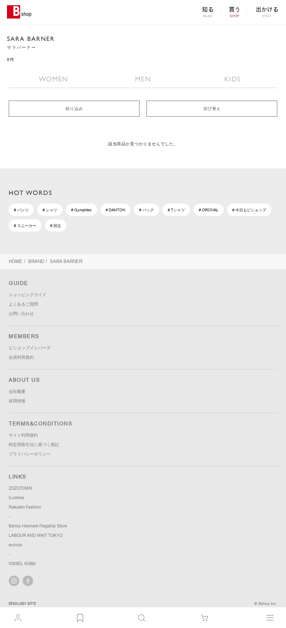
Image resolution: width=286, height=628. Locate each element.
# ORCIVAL (208, 210)
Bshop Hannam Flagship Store (38, 526)
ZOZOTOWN (20, 488)
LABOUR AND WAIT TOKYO (35, 535)
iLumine (16, 497)
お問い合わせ (21, 313)
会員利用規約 (21, 357)
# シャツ (50, 210)
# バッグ (146, 210)
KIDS (232, 79)
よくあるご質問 (23, 304)
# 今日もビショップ (249, 210)
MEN (143, 79)
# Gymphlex (81, 210)
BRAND (36, 261)
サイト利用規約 (23, 435)
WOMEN (53, 79)
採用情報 (17, 401)
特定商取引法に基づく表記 (34, 444)
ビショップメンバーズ (30, 347)
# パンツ (21, 210)
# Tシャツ (176, 210)
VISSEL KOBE (22, 563)
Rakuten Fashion (25, 507)
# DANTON (115, 210)
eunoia (15, 544)
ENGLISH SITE (22, 603)
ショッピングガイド (27, 294)
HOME (15, 261)
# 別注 (55, 226)
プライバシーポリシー (30, 454)
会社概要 (17, 391)
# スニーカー (25, 226)
